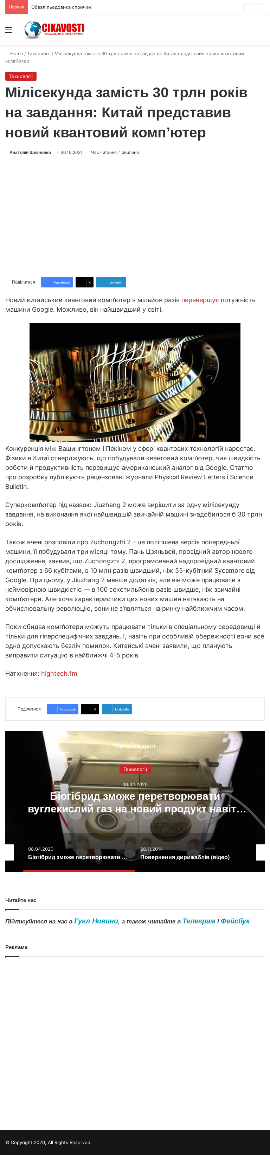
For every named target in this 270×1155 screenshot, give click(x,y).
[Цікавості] (54, 29)
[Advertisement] (135, 216)
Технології (39, 53)
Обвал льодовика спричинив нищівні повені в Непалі (91, 7)
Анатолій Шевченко (30, 152)
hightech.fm (59, 673)
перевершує (200, 300)
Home (16, 53)
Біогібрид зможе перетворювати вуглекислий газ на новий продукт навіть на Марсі (135, 808)
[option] (135, 801)
